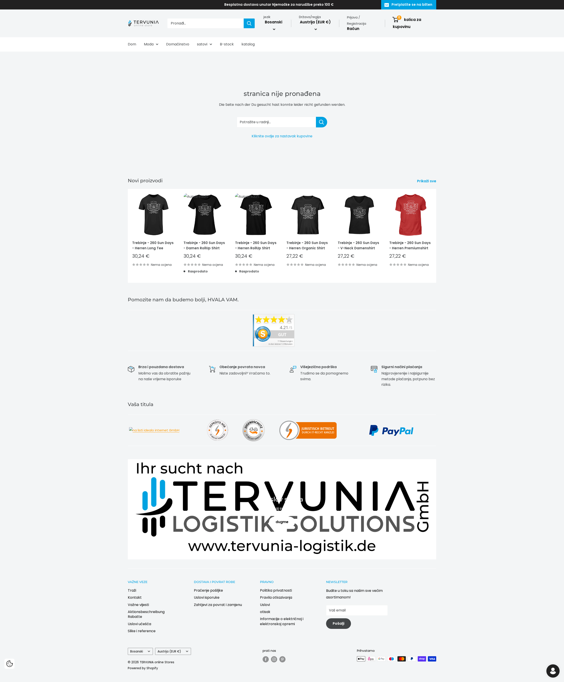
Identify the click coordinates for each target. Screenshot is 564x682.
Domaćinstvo (177, 44)
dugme (282, 521)
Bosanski (136, 651)
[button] (9, 664)
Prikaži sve (427, 181)
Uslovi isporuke (206, 597)
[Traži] (249, 23)
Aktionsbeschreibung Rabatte (146, 614)
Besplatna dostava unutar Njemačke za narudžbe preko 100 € (279, 4)
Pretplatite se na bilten (411, 4)
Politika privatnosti (276, 590)
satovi (202, 44)
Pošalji (338, 623)
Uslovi (265, 604)
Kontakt (135, 597)
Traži (132, 590)
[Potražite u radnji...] (321, 122)
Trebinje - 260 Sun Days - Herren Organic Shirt (307, 245)
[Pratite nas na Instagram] (274, 659)
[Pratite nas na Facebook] (266, 659)
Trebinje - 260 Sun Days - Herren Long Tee (153, 245)
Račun (353, 28)
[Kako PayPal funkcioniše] (391, 424)
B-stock (227, 44)
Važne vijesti (138, 604)
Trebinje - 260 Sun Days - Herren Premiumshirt (410, 245)
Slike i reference (142, 631)
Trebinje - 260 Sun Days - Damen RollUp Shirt (204, 245)
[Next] (436, 236)
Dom (132, 44)
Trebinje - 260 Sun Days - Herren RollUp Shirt (255, 245)
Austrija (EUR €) (169, 651)
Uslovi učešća (139, 623)
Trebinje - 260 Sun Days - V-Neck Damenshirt (358, 245)
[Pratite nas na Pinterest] (282, 659)
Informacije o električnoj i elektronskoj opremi (281, 621)
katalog (248, 44)
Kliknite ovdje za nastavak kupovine (282, 136)
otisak (265, 611)
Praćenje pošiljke (208, 590)
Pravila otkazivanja (276, 597)
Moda (149, 44)
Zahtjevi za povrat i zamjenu (218, 604)
